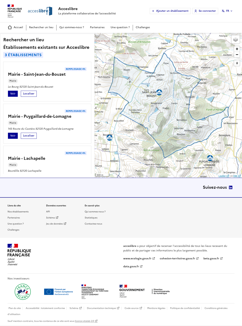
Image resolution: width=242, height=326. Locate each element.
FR (227, 11)
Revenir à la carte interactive (124, 37)
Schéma (50, 217)
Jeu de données (54, 223)
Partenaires (97, 27)
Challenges (143, 27)
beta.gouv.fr (211, 258)
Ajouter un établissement (172, 11)
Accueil (18, 27)
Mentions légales (156, 308)
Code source (132, 308)
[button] (235, 39)
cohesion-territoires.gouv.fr (177, 258)
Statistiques (91, 217)
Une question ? (120, 27)
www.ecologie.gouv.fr (137, 258)
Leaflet (222, 175)
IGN (235, 175)
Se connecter (207, 11)
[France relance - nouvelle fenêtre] (23, 291)
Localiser (30, 94)
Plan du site (15, 308)
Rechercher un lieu (41, 27)
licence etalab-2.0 (84, 321)
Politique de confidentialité (185, 308)
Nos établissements (18, 211)
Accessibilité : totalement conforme (45, 308)
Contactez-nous (93, 223)
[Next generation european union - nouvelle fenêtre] (59, 291)
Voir (14, 94)
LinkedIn (230, 187)
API (48, 211)
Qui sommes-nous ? (71, 27)
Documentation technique (101, 308)
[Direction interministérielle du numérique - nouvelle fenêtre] (145, 291)
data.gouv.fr (131, 266)
